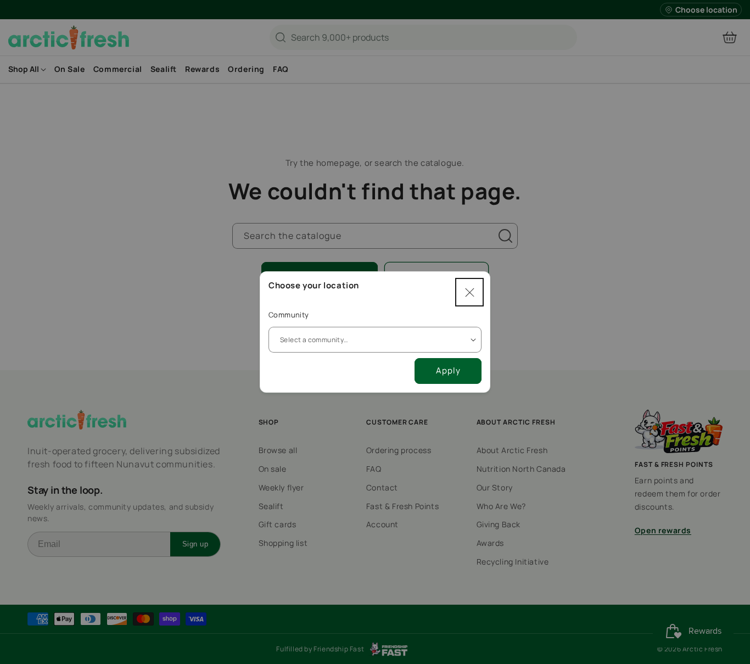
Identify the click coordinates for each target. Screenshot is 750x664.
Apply (448, 370)
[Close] (469, 292)
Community (288, 315)
